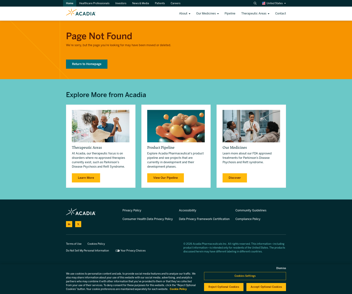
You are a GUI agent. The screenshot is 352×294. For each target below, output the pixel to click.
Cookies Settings (245, 276)
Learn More (86, 178)
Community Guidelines (250, 210)
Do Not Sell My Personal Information (87, 250)
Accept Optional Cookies (266, 287)
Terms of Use (74, 243)
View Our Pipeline (165, 178)
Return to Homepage (86, 64)
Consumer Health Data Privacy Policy (147, 219)
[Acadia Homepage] (47, 14)
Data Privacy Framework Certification (204, 219)
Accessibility (187, 210)
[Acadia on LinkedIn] (69, 224)
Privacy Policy (131, 210)
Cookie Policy (178, 289)
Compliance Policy (248, 219)
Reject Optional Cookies (223, 287)
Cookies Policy (96, 243)
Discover (235, 178)
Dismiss (281, 268)
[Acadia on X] (78, 224)
